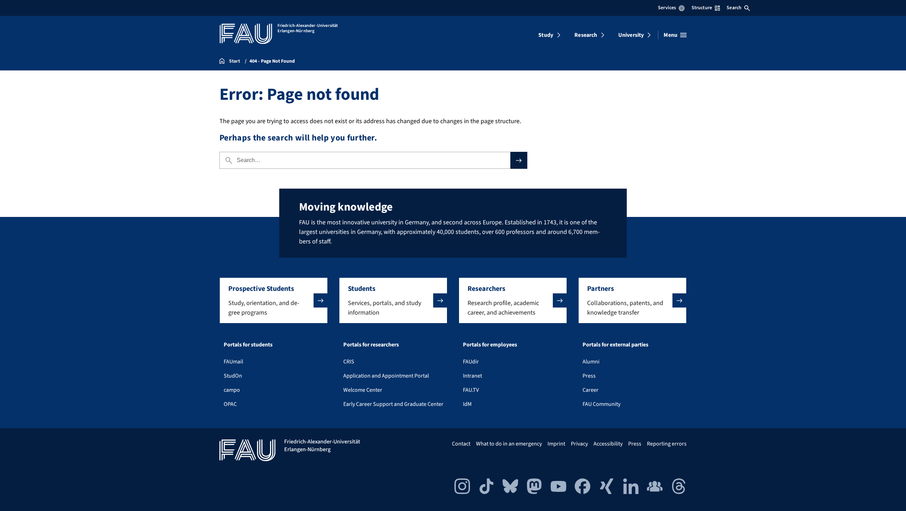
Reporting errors (667, 444)
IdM (467, 404)
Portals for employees (490, 345)
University (631, 35)
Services (667, 7)
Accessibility (608, 444)
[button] (273, 300)
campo (232, 390)
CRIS (348, 362)
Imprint (556, 444)
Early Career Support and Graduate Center (393, 404)
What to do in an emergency (509, 444)
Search (734, 7)
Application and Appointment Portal (386, 376)
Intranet (472, 376)
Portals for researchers (371, 345)
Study (545, 35)
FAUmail (233, 362)
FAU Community (601, 404)
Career (590, 390)
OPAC (230, 404)
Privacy (579, 444)
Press (589, 376)
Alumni (591, 362)
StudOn (233, 376)
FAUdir (471, 362)
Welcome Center (362, 390)
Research (585, 35)
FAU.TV (471, 390)
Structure (702, 7)
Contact (461, 444)
